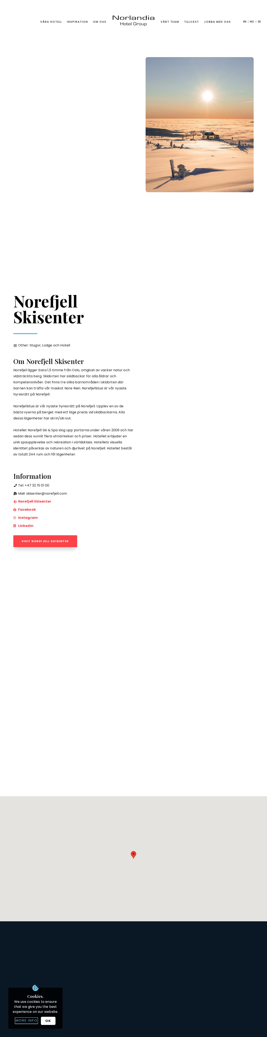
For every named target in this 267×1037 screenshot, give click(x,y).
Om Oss (99, 22)
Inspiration (77, 22)
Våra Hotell (51, 22)
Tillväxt (191, 22)
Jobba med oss (217, 22)
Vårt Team (170, 22)
